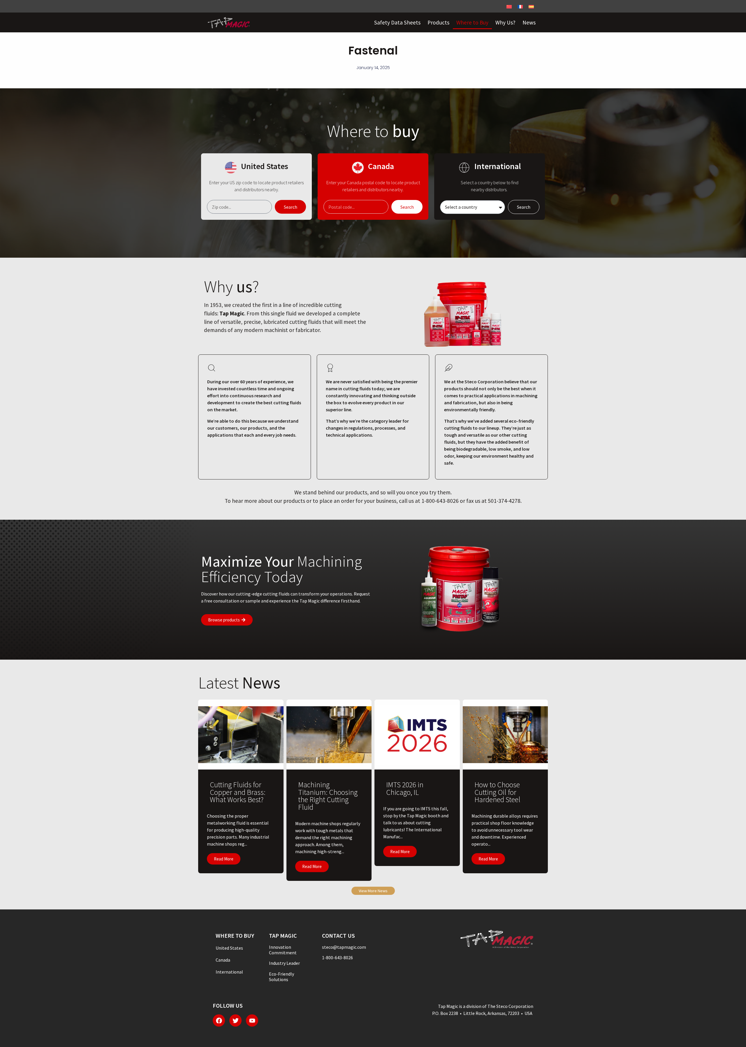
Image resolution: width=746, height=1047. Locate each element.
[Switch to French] (520, 6)
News (529, 22)
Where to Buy (472, 22)
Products (438, 22)
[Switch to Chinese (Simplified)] (509, 6)
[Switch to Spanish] (531, 6)
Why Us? (505, 22)
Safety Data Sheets (397, 22)
